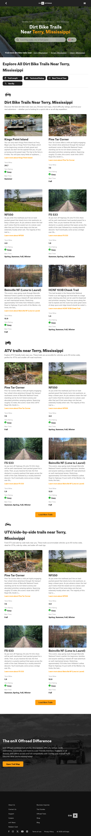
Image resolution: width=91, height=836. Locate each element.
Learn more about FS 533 (67, 224)
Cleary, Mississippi (77, 53)
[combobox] (42, 40)
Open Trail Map (13, 764)
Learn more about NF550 (23, 224)
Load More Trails (45, 515)
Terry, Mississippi (40, 53)
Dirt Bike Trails (27, 22)
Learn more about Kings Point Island (23, 148)
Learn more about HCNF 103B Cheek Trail (67, 299)
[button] (12, 78)
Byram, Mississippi (58, 53)
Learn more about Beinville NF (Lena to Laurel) (23, 299)
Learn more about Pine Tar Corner (67, 148)
